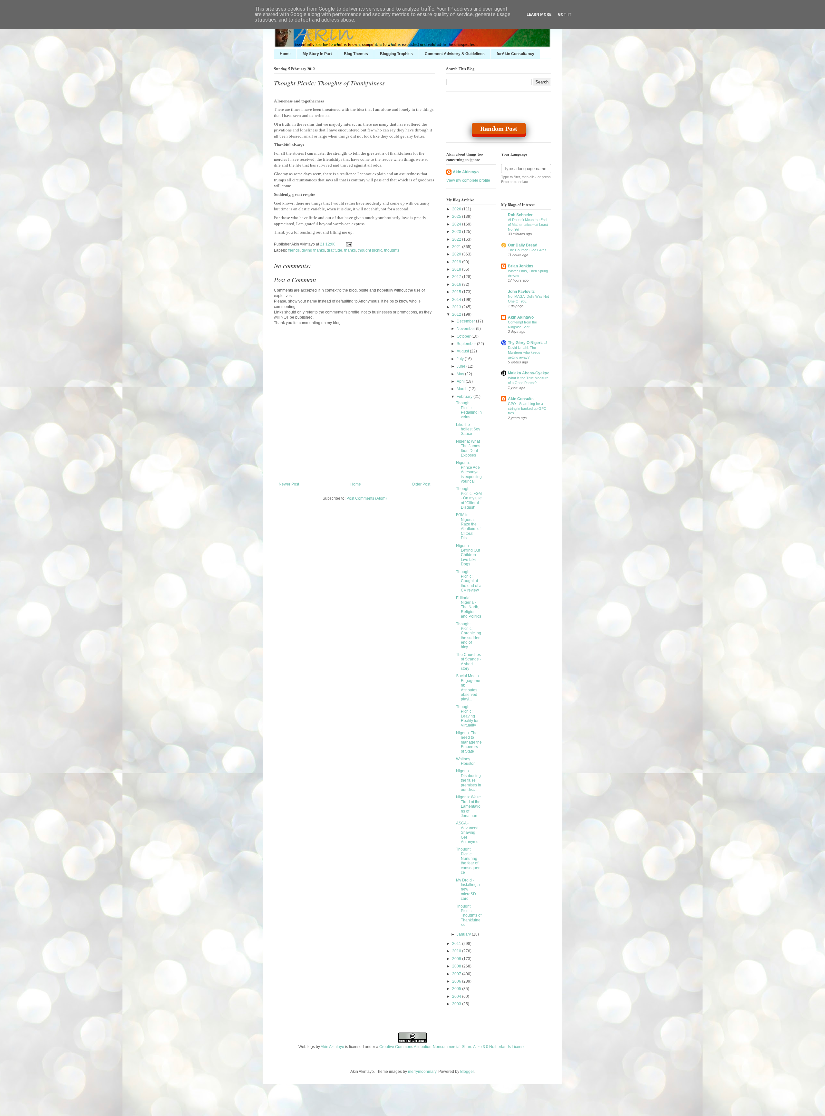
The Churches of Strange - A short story (468, 661)
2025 (457, 216)
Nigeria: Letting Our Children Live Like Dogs (468, 555)
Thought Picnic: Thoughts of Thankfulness (329, 83)
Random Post (498, 128)
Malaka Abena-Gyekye (528, 373)
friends (294, 250)
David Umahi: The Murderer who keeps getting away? (524, 352)
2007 (457, 974)
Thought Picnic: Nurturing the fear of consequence (468, 861)
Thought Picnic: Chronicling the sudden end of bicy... (468, 635)
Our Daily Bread (522, 245)
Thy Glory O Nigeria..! (527, 343)
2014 (457, 299)
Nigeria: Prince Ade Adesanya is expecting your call (469, 472)
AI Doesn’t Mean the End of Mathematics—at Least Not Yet (528, 224)
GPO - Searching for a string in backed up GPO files (527, 408)
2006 (457, 981)
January (464, 934)
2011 (457, 943)
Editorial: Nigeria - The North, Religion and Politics (468, 607)
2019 (457, 262)
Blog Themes (356, 54)
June (461, 366)
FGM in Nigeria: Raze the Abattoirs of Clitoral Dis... (468, 526)
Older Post (421, 484)
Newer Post (289, 484)
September (467, 344)
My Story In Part (317, 54)
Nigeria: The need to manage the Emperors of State (469, 742)
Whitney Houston (466, 761)
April (461, 381)
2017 (457, 276)
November (466, 328)
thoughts (391, 250)
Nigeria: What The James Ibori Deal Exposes (468, 448)
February (465, 396)
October (464, 336)
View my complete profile (468, 180)
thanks (350, 250)
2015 (457, 292)
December (466, 321)
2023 (457, 231)
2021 (457, 247)
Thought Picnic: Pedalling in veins (469, 410)
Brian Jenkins (520, 266)
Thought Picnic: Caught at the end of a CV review (468, 581)
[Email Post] (348, 244)
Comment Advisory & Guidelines (455, 54)
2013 (457, 307)
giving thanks (313, 250)
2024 (457, 224)
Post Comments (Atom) (366, 498)
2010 (457, 951)
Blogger (467, 1071)
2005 (457, 988)
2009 (457, 959)
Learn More (539, 14)
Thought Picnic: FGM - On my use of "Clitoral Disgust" (469, 498)
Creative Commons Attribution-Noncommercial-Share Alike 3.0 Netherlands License (452, 1046)
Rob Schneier (520, 215)
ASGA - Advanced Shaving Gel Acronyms (467, 832)
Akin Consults (521, 399)
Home (285, 54)
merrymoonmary (422, 1071)
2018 (457, 269)
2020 (457, 254)
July (461, 359)
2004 (457, 996)
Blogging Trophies (396, 54)
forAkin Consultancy (515, 54)
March (463, 389)
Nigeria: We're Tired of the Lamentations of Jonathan (468, 806)
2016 (457, 284)
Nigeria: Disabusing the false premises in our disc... (468, 780)
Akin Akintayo (466, 172)
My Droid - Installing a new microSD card (468, 889)
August (463, 351)
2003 (457, 1004)
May (461, 374)
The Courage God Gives (527, 250)
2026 (457, 209)
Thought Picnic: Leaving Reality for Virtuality (467, 716)
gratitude (334, 250)
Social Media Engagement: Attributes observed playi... (468, 687)
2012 (457, 314)
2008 (457, 966)
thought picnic (370, 250)
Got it (565, 14)
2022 (457, 239)
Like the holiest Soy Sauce (468, 429)
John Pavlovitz (521, 291)
